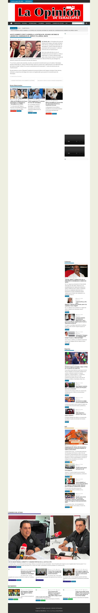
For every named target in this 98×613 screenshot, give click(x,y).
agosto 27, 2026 (14, 99)
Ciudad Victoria (14, 76)
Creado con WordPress (40, 610)
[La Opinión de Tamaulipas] (49, 21)
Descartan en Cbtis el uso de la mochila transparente (49, 80)
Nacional (24, 23)
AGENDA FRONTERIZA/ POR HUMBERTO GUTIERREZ (23, 80)
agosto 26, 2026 (80, 409)
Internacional (33, 23)
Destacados (19, 76)
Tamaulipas (17, 23)
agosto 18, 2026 (79, 569)
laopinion (20, 39)
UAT (67, 23)
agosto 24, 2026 (25, 569)
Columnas (41, 23)
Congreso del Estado (58, 23)
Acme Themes (59, 610)
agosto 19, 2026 (52, 569)
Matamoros (16, 599)
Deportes (48, 23)
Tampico (34, 112)
